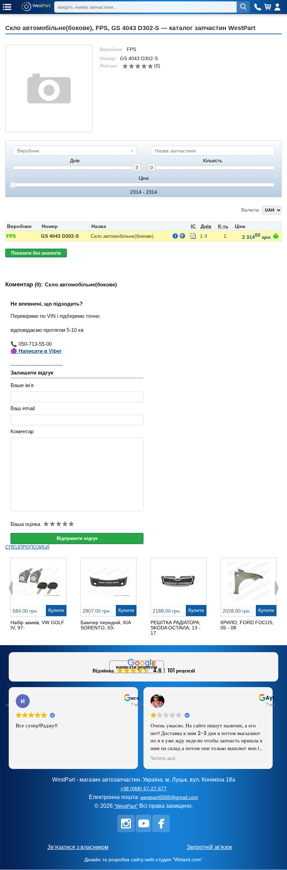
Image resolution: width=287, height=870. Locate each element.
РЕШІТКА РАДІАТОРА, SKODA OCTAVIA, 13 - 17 (175, 628)
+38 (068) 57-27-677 (143, 788)
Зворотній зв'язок (209, 847)
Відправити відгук (77, 538)
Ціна (144, 178)
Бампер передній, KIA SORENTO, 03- (105, 625)
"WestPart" (126, 806)
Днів (74, 160)
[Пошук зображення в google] (182, 235)
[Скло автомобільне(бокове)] (49, 88)
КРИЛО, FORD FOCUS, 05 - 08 (247, 625)
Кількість (212, 160)
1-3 (203, 236)
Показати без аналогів (36, 253)
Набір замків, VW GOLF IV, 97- (37, 625)
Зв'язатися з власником (77, 847)
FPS (11, 236)
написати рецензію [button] (137, 666)
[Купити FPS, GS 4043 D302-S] (276, 235)
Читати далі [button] (162, 758)
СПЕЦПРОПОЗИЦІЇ (27, 547)
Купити (56, 610)
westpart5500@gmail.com (169, 797)
